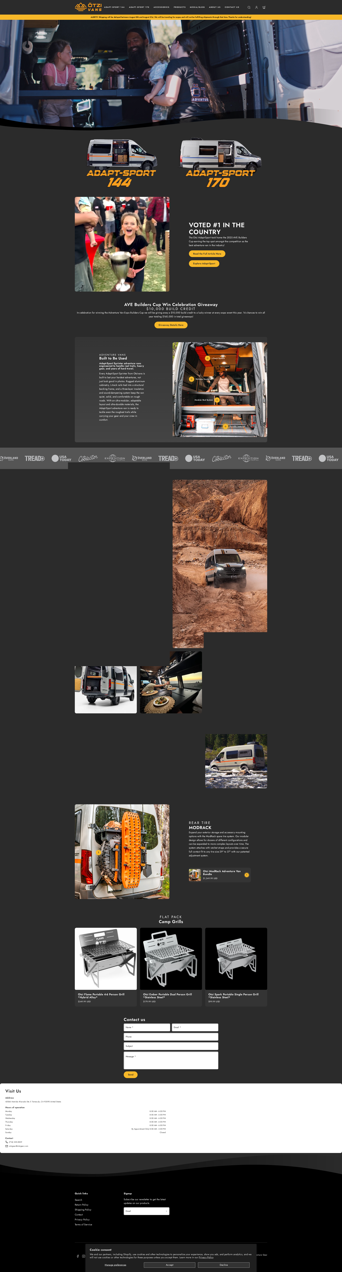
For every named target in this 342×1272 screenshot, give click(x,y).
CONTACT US (232, 7)
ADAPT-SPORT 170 (139, 7)
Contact (79, 1214)
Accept (169, 1265)
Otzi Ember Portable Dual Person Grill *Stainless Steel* (167, 995)
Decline (224, 1265)
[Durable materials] (225, 426)
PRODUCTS (180, 7)
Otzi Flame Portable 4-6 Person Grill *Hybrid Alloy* (101, 995)
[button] (249, 7)
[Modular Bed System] (217, 400)
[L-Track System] (207, 358)
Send (130, 1074)
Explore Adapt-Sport (204, 263)
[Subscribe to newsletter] (166, 1211)
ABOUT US (215, 7)
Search (78, 1200)
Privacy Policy (206, 1257)
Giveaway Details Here (171, 325)
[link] (256, 7)
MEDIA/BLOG (197, 7)
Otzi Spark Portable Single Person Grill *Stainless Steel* (233, 995)
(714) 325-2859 (15, 1142)
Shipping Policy (83, 1209)
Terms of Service (83, 1224)
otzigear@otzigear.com (18, 1146)
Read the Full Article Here (207, 253)
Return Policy (81, 1204)
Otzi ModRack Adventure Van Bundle (222, 872)
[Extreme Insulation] (191, 379)
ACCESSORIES (162, 7)
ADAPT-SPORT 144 (114, 7)
